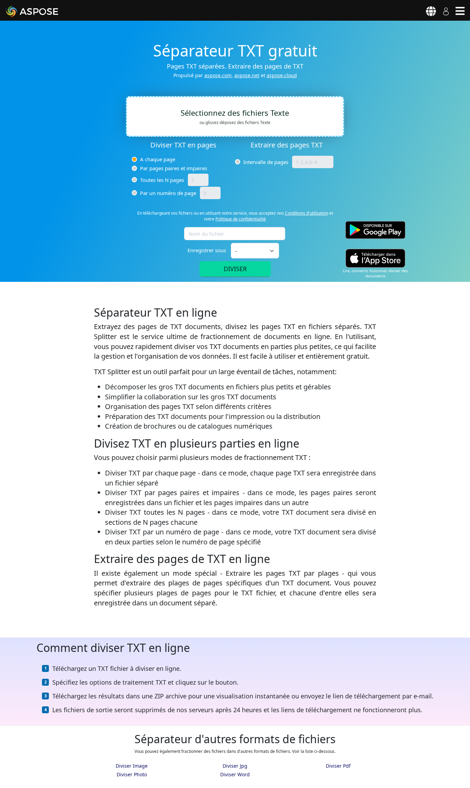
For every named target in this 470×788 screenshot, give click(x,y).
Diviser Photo (132, 774)
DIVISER (235, 269)
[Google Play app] (375, 230)
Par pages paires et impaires (173, 168)
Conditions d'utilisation (306, 213)
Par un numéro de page (168, 193)
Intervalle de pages (265, 161)
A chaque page (157, 159)
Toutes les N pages (162, 179)
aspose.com (218, 75)
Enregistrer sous (207, 250)
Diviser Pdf (338, 766)
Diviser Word (235, 774)
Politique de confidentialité (240, 219)
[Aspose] (40, 11)
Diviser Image (132, 766)
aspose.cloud (282, 75)
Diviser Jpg (235, 766)
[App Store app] (375, 258)
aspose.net (246, 75)
